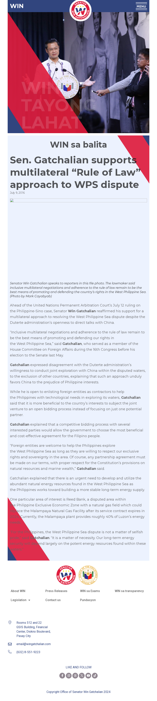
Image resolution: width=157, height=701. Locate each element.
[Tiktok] (95, 676)
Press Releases (56, 591)
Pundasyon (88, 600)
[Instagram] (69, 676)
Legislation (18, 600)
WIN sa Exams (90, 591)
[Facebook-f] (62, 676)
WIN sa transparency (129, 591)
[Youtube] (88, 676)
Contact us (53, 600)
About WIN (18, 591)
